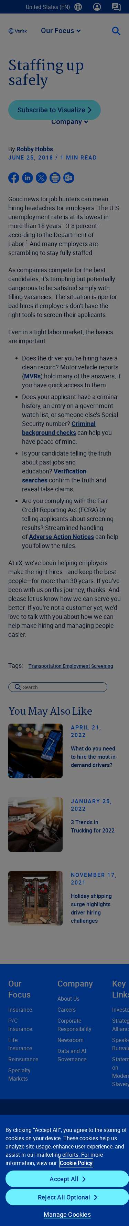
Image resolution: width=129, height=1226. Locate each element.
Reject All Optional (64, 1197)
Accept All (64, 1179)
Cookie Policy (76, 1163)
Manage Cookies (67, 1214)
